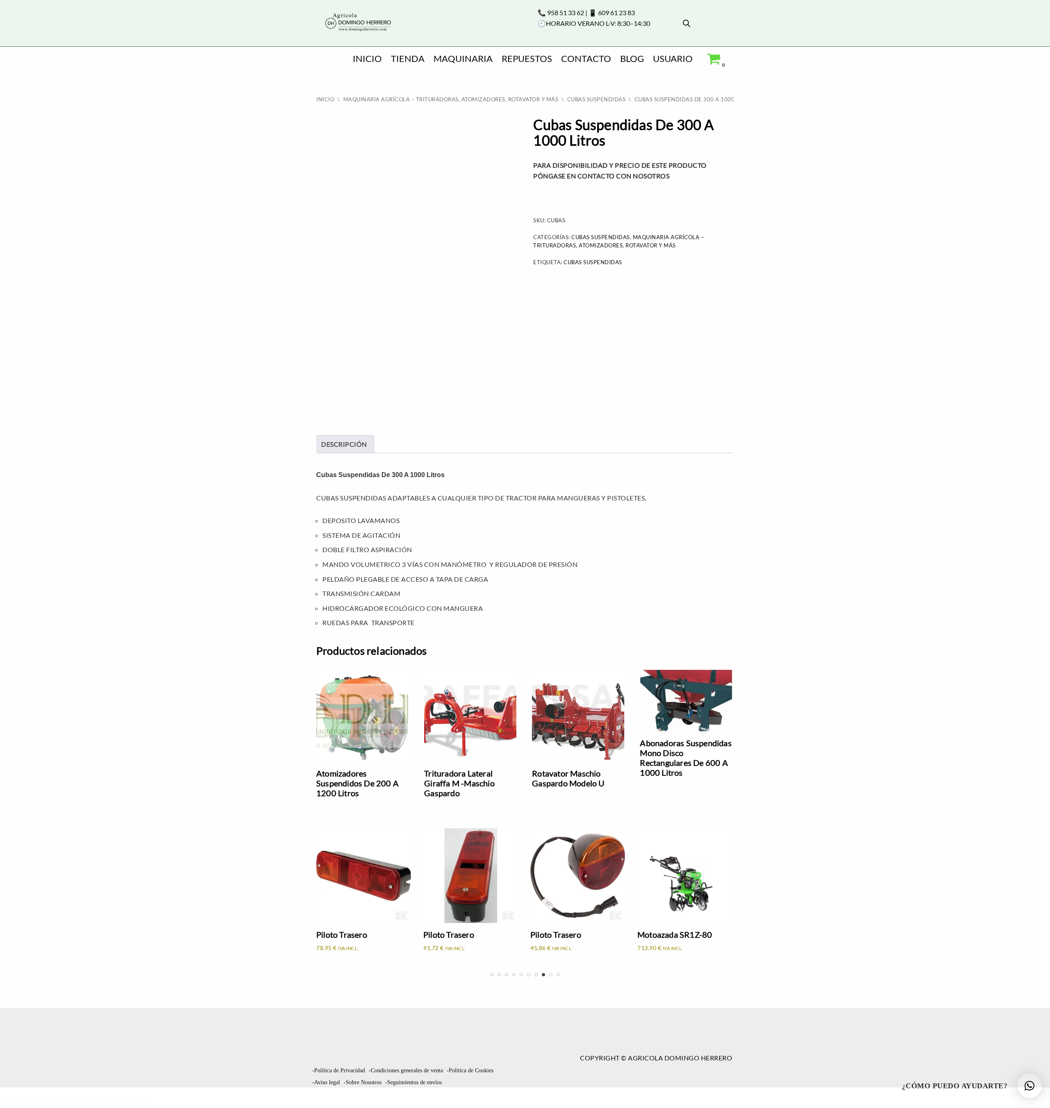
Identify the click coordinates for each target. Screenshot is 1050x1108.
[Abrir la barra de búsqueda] (686, 23)
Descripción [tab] (344, 444)
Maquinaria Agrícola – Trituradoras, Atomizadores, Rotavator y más (451, 99)
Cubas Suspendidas (596, 99)
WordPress (124, 1097)
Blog (632, 58)
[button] (1029, 1086)
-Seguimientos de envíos (413, 1082)
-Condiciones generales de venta (406, 1070)
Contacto (586, 58)
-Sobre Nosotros (362, 1082)
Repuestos (527, 58)
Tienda (408, 58)
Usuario (673, 58)
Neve (15, 1097)
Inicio (367, 58)
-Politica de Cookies (470, 1070)
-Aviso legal (326, 1082)
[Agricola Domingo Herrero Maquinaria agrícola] (357, 22)
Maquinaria (463, 58)
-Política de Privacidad (338, 1070)
